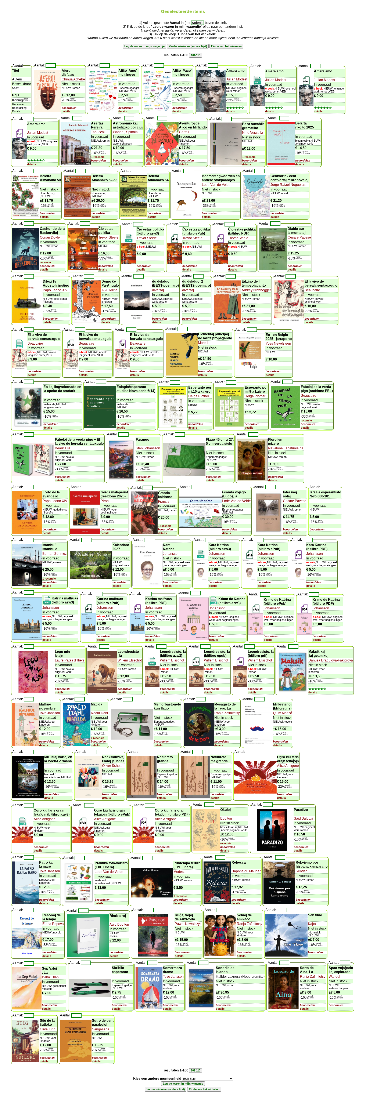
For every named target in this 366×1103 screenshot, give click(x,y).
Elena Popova (53, 924)
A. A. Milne (109, 290)
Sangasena (100, 1029)
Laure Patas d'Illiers (70, 660)
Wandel (118, 132)
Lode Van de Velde (216, 184)
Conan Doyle (50, 237)
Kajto (312, 924)
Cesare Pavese (299, 237)
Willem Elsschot (130, 660)
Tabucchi (98, 132)
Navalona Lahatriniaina (285, 448)
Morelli (203, 343)
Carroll (184, 132)
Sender (301, 871)
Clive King (47, 1029)
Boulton (226, 818)
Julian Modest (236, 79)
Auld (113, 924)
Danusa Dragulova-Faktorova (330, 660)
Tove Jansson (49, 713)
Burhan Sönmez (54, 553)
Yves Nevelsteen (278, 343)
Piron (105, 501)
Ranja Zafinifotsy (227, 713)
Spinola (131, 132)
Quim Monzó (282, 713)
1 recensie (97, 157)
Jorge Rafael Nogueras (287, 184)
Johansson (171, 553)
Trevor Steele (108, 237)
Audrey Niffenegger (256, 290)
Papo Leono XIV (55, 290)
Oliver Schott (111, 766)
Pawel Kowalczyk (188, 924)
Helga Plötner (198, 396)
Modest (178, 872)
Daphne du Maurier (246, 871)
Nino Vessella (252, 132)
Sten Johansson (148, 448)
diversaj (158, 290)
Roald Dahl (99, 713)
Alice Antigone (288, 766)
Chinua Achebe (73, 79)
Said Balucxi (303, 818)
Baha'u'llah (50, 977)
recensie (45, 262)
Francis (163, 501)
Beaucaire (312, 290)
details (66, 111)
